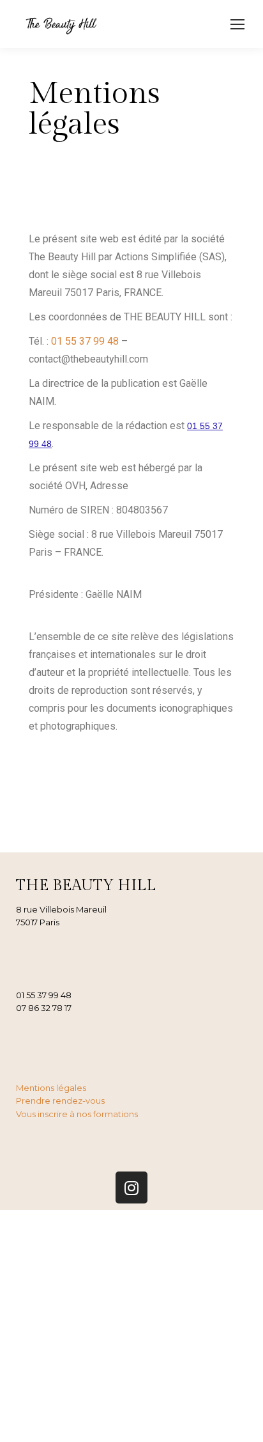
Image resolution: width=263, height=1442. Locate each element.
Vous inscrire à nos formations (77, 1114)
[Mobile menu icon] (237, 24)
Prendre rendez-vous (60, 1100)
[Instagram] (131, 1187)
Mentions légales (51, 1088)
